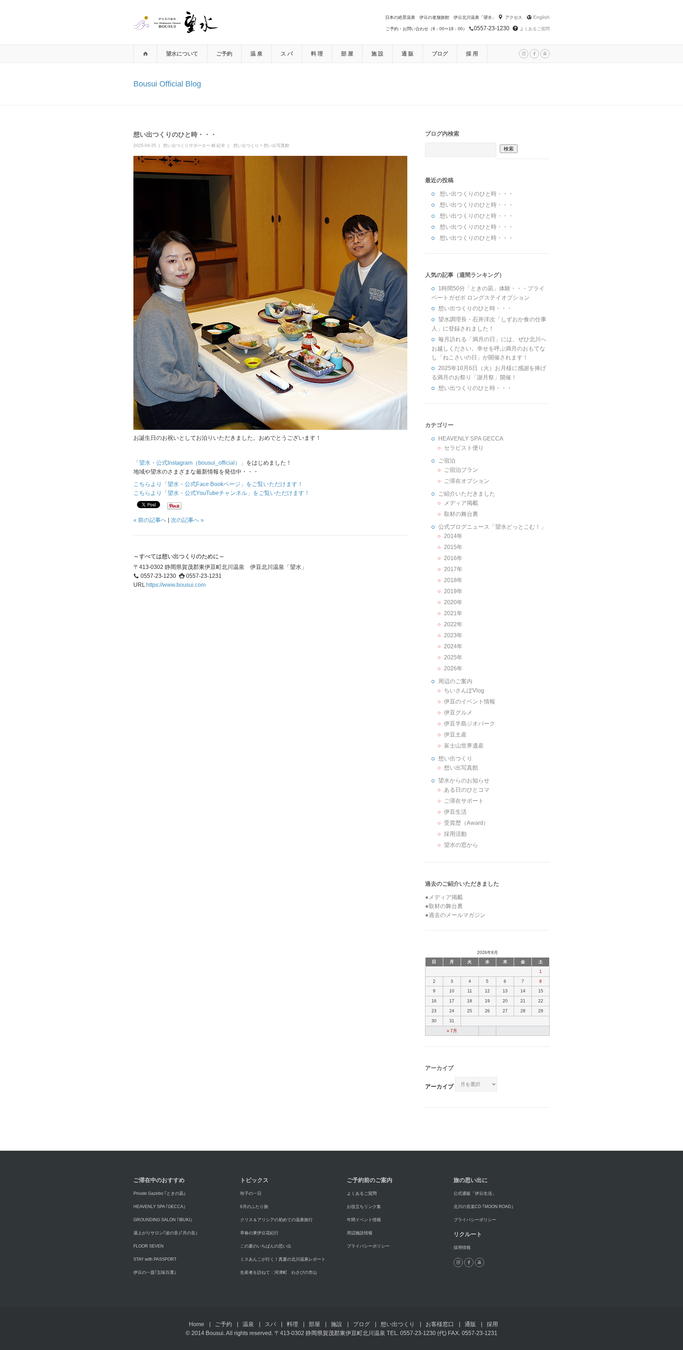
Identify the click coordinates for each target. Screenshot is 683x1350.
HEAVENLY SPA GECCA (470, 439)
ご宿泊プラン (461, 470)
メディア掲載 (461, 503)
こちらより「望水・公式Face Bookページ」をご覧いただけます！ (218, 484)
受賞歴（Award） (466, 823)
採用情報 (462, 1247)
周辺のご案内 (455, 681)
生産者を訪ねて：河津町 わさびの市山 (278, 1272)
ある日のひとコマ (466, 790)
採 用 (472, 54)
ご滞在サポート (464, 801)
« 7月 (452, 1030)
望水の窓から (461, 845)
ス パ (287, 54)
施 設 (377, 54)
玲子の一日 (250, 1193)
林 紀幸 (218, 145)
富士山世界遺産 (464, 746)
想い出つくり (246, 145)
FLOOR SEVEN (148, 1246)
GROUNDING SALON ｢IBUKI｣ (162, 1219)
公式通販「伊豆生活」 (475, 1193)
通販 (470, 1324)
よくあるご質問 (535, 28)
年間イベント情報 (364, 1219)
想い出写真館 (276, 145)
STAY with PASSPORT (154, 1259)
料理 (292, 1324)
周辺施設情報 (359, 1232)
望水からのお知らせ (463, 780)
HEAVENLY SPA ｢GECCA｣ (159, 1206)
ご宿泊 (446, 461)
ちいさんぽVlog (464, 690)
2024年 (453, 646)
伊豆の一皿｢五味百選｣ (154, 1272)
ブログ (440, 54)
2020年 (453, 602)
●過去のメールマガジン (455, 915)
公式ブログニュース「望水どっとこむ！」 (492, 527)
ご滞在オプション (466, 481)
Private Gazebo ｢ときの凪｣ (159, 1193)
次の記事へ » (187, 520)
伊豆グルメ (458, 713)
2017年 (453, 569)
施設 (336, 1324)
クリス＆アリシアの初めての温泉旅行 (276, 1219)
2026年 (453, 668)
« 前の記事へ (149, 520)
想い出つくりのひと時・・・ (175, 134)
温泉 (248, 1324)
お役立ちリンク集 (364, 1206)
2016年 (453, 558)
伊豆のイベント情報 (469, 701)
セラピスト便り (464, 448)
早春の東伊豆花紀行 (259, 1232)
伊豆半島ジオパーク (469, 724)
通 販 (408, 54)
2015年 (453, 547)
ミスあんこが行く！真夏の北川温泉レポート (282, 1259)
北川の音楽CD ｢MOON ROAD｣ (483, 1206)
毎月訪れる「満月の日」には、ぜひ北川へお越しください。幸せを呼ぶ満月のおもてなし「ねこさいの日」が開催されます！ (488, 348)
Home (196, 1324)
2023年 (453, 635)
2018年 (453, 580)
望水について (182, 54)
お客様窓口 (439, 1324)
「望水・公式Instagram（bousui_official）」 (189, 463)
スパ (270, 1324)
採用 (492, 1324)
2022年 (453, 624)
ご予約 (224, 54)
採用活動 (455, 834)
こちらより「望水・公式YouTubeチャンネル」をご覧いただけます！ (221, 493)
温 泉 (256, 54)
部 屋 (347, 54)
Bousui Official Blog (167, 83)
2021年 (453, 613)
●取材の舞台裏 (444, 906)
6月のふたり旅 (254, 1206)
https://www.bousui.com (176, 585)
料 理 (317, 54)
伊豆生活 (455, 812)
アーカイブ (439, 1086)
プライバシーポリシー (368, 1246)
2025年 (453, 657)
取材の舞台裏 (461, 514)
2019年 (453, 591)
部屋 (314, 1324)
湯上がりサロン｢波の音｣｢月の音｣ (165, 1232)
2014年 (453, 536)
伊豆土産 (455, 735)
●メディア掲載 (444, 897)
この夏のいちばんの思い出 (265, 1246)
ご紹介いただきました (466, 494)
